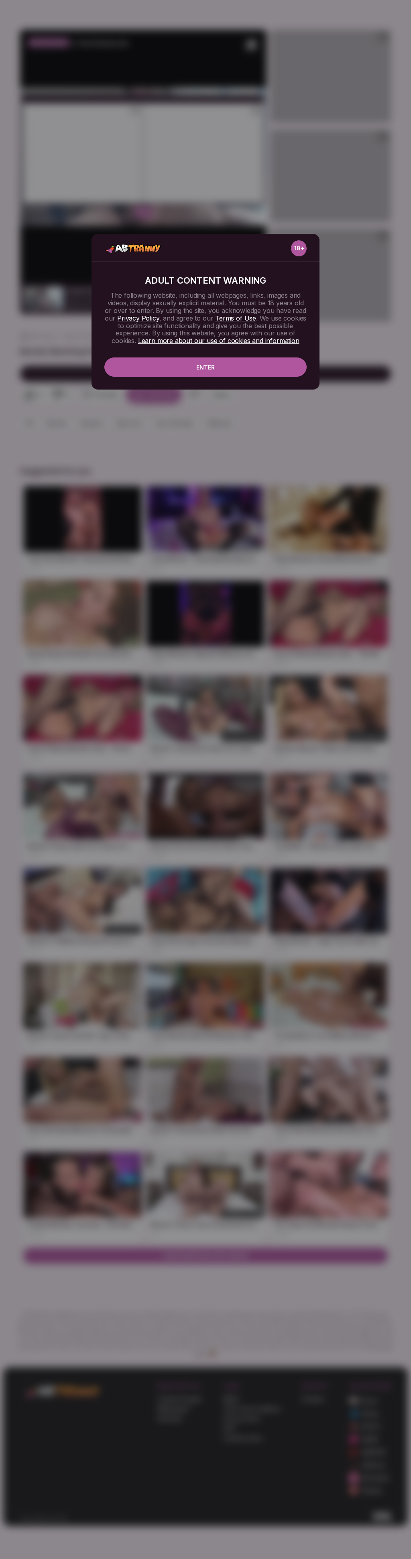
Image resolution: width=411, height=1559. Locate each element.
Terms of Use (235, 318)
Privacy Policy (138, 318)
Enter (205, 367)
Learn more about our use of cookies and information (218, 341)
